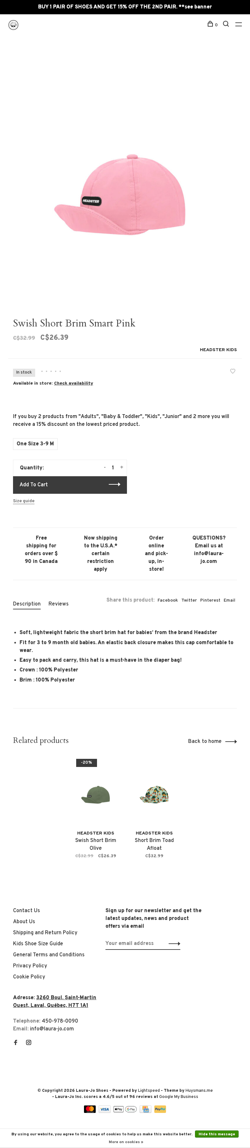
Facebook (168, 600)
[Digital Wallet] (126, 1111)
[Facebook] (15, 1043)
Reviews (59, 604)
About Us (24, 922)
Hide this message (217, 1134)
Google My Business (178, 1097)
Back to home (205, 741)
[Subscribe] (172, 944)
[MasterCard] (90, 1111)
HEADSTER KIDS (218, 350)
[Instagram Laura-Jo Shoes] (28, 1043)
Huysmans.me (199, 1090)
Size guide (24, 501)
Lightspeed (149, 1090)
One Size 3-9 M (35, 444)
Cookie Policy (29, 977)
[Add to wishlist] (232, 372)
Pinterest (210, 600)
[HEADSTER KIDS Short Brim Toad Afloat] (154, 791)
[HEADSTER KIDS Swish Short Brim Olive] (95, 791)
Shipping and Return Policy (45, 933)
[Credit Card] (146, 1111)
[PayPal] (160, 1111)
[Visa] (105, 1111)
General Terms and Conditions (49, 955)
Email (229, 600)
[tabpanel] (125, 177)
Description (27, 604)
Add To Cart (34, 485)
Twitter (189, 600)
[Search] (226, 25)
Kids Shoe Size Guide (38, 944)
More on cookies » (126, 1142)
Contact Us (26, 911)
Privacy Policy (30, 966)
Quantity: (32, 468)
